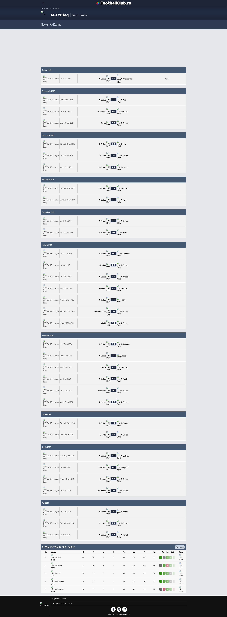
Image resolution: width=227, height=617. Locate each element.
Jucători (83, 15)
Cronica (167, 79)
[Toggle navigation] (43, 3)
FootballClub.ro (115, 3)
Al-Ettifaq (49, 8)
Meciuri (75, 15)
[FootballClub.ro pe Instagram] (124, 609)
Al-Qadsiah (59, 581)
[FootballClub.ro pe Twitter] (119, 609)
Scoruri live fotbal (65, 603)
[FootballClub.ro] (42, 8)
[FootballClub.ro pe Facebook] (113, 609)
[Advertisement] (113, 49)
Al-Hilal (58, 557)
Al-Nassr (58, 565)
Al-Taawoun (59, 589)
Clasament (180, 547)
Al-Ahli (57, 573)
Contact (63, 598)
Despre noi (56, 598)
